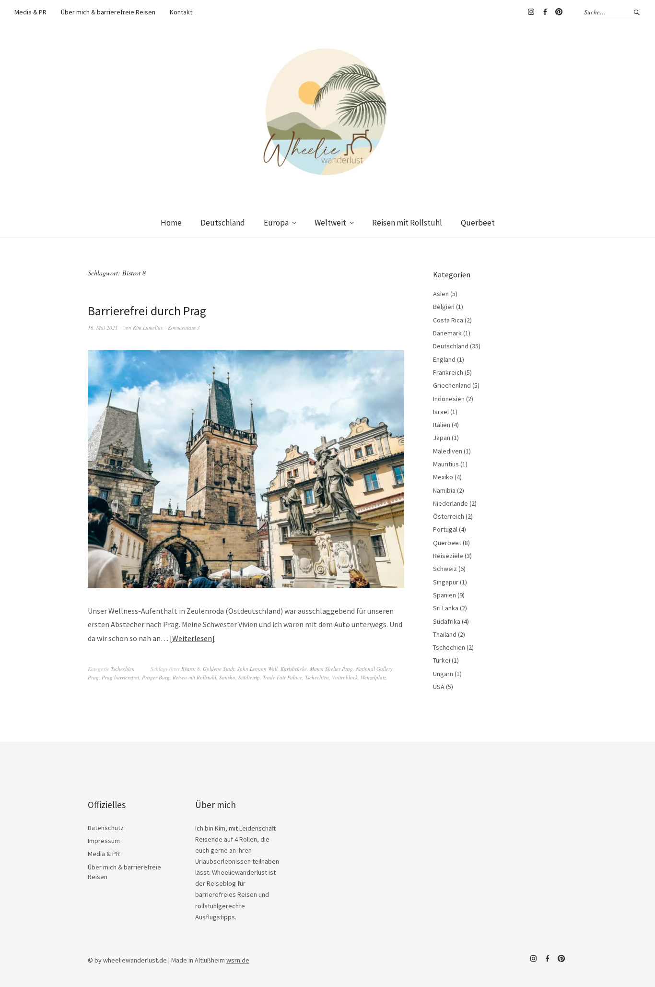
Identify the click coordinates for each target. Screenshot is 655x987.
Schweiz (445, 568)
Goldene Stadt (218, 668)
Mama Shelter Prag (331, 668)
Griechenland (452, 385)
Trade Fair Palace (282, 677)
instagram (531, 12)
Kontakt (181, 12)
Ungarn (443, 673)
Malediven (447, 451)
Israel (441, 411)
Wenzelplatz (373, 677)
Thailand (444, 634)
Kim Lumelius (148, 327)
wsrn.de (237, 960)
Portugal (445, 529)
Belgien (444, 306)
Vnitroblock (345, 677)
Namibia (444, 490)
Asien (441, 293)
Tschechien (123, 668)
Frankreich (448, 372)
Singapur (445, 582)
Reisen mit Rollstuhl (407, 222)
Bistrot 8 (190, 668)
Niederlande (450, 503)
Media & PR (30, 12)
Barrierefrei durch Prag (147, 311)
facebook (545, 12)
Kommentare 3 (184, 327)
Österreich (448, 516)
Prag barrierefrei (120, 677)
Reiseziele (448, 555)
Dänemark (447, 333)
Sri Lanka (445, 608)
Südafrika (446, 621)
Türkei (441, 660)
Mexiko (443, 477)
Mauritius (446, 464)
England (444, 359)
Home (171, 222)
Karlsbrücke (294, 668)
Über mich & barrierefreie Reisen (108, 12)
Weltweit (330, 222)
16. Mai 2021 (103, 327)
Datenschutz (106, 827)
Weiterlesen (192, 638)
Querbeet (478, 222)
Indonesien (449, 398)
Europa (276, 222)
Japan (441, 437)
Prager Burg (156, 677)
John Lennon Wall (257, 668)
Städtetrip (249, 677)
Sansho (227, 677)
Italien (441, 424)
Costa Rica (448, 320)
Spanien (444, 595)
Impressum (104, 840)
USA (438, 686)
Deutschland (222, 222)
